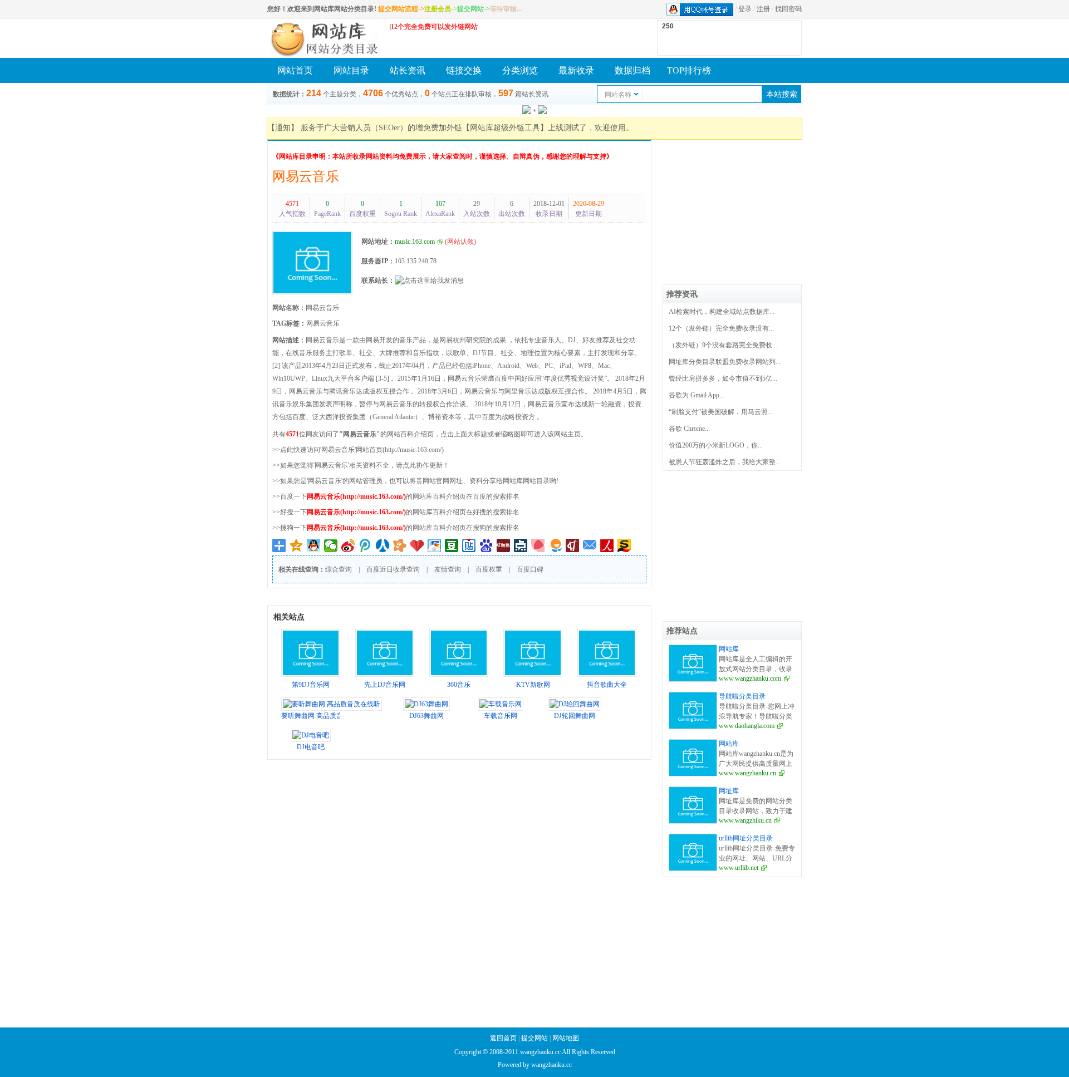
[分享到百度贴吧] (469, 545)
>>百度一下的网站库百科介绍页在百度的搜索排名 (395, 496)
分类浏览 (520, 70)
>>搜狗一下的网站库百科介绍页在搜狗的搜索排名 (395, 528)
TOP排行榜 (689, 70)
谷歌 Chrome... (689, 428)
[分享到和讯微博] (504, 545)
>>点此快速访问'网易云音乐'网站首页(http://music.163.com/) (358, 450)
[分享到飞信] (555, 545)
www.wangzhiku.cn (745, 820)
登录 (745, 9)
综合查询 (338, 569)
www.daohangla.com (746, 726)
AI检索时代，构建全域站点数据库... (721, 312)
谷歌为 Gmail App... (696, 395)
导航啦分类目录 (742, 696)
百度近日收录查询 (393, 569)
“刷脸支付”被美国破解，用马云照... (721, 412)
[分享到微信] (331, 545)
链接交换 (464, 70)
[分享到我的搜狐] (624, 545)
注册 (763, 9)
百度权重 (488, 569)
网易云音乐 (305, 176)
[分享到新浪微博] (348, 545)
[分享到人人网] (383, 545)
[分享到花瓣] (538, 545)
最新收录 (576, 70)
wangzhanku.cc (551, 1065)
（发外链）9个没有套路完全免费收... (723, 345)
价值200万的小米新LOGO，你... (716, 445)
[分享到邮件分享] (590, 545)
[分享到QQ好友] (314, 545)
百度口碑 (530, 569)
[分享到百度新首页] (486, 545)
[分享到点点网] (521, 545)
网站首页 (295, 70)
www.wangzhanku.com (750, 678)
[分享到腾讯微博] (365, 545)
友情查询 (447, 569)
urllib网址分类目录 (746, 838)
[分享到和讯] (573, 545)
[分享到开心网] (400, 545)
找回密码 (788, 9)
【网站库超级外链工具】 (505, 128)
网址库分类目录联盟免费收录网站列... (725, 362)
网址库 (729, 791)
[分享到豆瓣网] (452, 545)
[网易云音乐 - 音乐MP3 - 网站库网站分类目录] (323, 38)
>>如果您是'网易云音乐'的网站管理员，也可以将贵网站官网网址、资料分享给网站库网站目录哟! (415, 481)
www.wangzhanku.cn (747, 773)
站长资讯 (407, 70)
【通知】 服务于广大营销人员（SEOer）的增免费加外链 (364, 128)
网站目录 (351, 70)
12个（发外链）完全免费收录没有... (721, 328)
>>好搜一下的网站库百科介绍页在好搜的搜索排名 (395, 512)
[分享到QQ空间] (296, 545)
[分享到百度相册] (435, 545)
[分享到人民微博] (607, 545)
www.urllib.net (738, 868)
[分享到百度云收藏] (417, 545)
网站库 (729, 649)
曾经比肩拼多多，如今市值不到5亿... (723, 378)
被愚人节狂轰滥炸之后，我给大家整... (725, 462)
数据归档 (632, 70)
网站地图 (565, 1038)
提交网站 (534, 1038)
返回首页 (503, 1038)
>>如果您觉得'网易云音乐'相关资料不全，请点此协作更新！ (360, 465)
